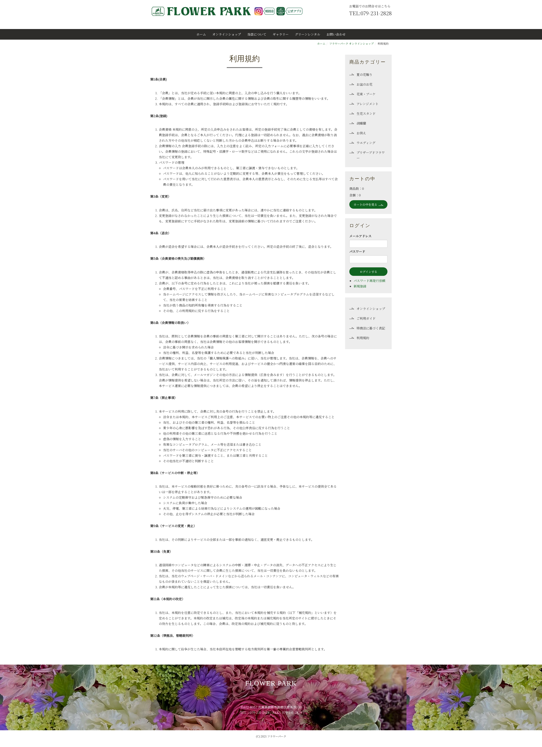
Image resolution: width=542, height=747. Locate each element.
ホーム (201, 34)
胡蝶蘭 (361, 123)
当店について (256, 34)
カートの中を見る (365, 204)
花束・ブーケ (366, 94)
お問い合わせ (336, 34)
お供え (361, 133)
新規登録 (360, 286)
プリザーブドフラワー (371, 155)
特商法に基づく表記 (371, 328)
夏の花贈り (364, 74)
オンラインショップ (226, 34)
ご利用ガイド (366, 318)
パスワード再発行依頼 (369, 280)
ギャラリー (281, 34)
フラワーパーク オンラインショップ (351, 44)
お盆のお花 (364, 84)
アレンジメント (368, 103)
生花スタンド (366, 113)
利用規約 (363, 338)
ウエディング (366, 142)
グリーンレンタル (307, 34)
